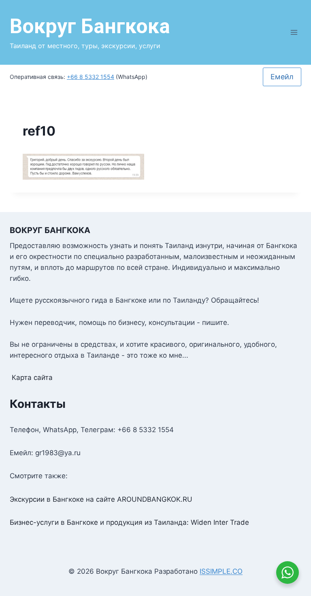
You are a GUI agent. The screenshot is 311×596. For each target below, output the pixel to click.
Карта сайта (32, 377)
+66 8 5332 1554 (90, 76)
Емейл (282, 76)
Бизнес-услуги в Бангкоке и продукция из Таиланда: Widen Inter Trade (129, 522)
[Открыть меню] (293, 32)
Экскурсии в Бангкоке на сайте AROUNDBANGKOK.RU (101, 499)
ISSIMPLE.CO (221, 571)
